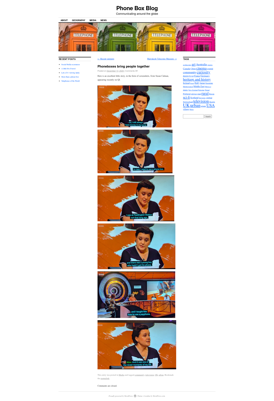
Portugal (187, 93)
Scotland (194, 97)
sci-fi (186, 97)
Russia (211, 94)
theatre (212, 101)
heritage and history (197, 79)
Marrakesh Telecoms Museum (162, 58)
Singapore (202, 98)
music (185, 89)
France (197, 75)
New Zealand (193, 90)
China (193, 68)
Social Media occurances (70, 64)
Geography (78, 20)
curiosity (203, 71)
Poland (207, 90)
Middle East (199, 86)
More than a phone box (70, 76)
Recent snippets (106, 58)
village (186, 109)
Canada (186, 68)
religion (194, 94)
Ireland (186, 82)
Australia (201, 64)
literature (209, 83)
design (186, 75)
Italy (197, 83)
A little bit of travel (68, 68)
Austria (209, 65)
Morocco (208, 86)
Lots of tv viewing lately (70, 72)
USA (210, 105)
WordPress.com (159, 396)
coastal (210, 68)
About (64, 20)
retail (199, 94)
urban (161, 374)
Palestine (201, 90)
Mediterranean (188, 86)
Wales (191, 109)
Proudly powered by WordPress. (121, 396)
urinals (203, 106)
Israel (192, 83)
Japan (202, 83)
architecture (187, 65)
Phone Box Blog (137, 8)
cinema (201, 68)
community (139, 374)
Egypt (191, 76)
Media (93, 20)
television (149, 374)
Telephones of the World (70, 81)
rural (205, 93)
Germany (205, 75)
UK (156, 374)
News (104, 20)
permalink (105, 378)
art (194, 64)
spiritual (209, 97)
